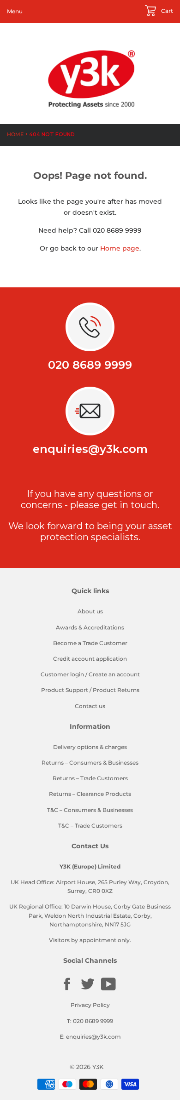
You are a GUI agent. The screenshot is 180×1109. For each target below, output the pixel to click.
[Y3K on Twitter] (87, 989)
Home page (119, 248)
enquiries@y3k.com (90, 449)
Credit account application (90, 658)
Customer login (62, 674)
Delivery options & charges (90, 746)
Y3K (97, 1066)
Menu (15, 11)
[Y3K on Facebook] (67, 989)
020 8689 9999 (90, 365)
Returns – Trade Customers (90, 778)
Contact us (90, 706)
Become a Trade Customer (90, 643)
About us (90, 611)
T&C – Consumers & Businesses (90, 809)
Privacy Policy (90, 1004)
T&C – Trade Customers (90, 825)
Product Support (64, 689)
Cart (166, 10)
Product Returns (116, 689)
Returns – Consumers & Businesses (90, 762)
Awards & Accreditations (90, 627)
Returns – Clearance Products (90, 793)
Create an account (114, 674)
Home (15, 134)
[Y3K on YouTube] (108, 989)
